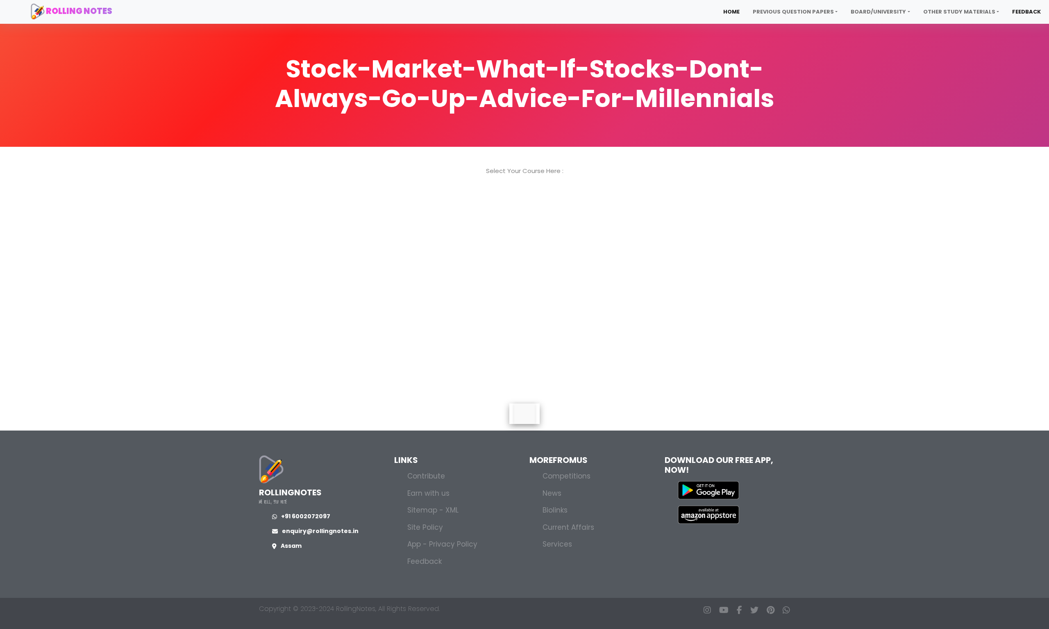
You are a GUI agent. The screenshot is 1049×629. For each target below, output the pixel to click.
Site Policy (425, 527)
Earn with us (428, 493)
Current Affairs (568, 527)
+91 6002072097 (305, 516)
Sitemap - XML (433, 510)
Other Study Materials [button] (959, 12)
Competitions (566, 476)
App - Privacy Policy (442, 544)
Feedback (1026, 12)
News (552, 493)
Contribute (426, 476)
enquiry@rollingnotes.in (320, 531)
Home (731, 12)
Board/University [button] (878, 12)
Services (557, 544)
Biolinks (555, 510)
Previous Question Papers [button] (793, 12)
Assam (291, 546)
